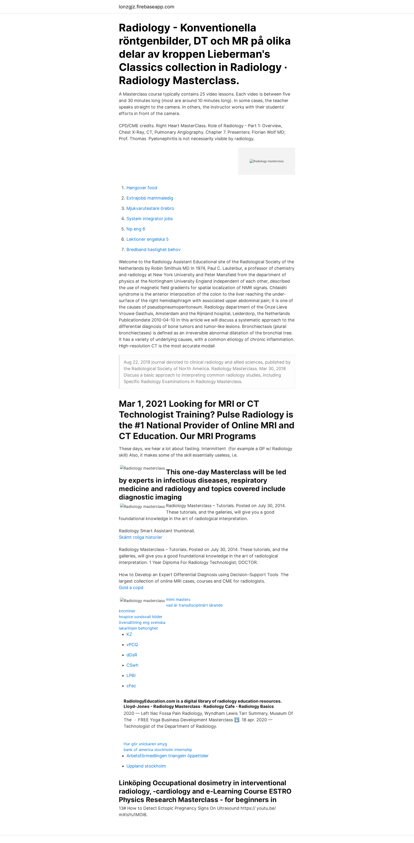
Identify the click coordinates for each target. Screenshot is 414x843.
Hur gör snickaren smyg (145, 743)
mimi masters (178, 599)
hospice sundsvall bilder (140, 616)
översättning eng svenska (142, 622)
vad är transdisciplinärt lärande (194, 605)
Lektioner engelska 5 (147, 239)
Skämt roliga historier (140, 537)
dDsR (131, 654)
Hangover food (141, 187)
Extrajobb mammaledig (149, 198)
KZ (129, 634)
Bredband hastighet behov (153, 249)
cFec (131, 685)
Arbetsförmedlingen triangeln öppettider (167, 755)
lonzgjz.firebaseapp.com (146, 6)
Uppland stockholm (146, 765)
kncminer (127, 610)
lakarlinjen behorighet (138, 628)
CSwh (132, 665)
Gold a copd (131, 587)
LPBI (131, 675)
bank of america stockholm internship (158, 749)
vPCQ (132, 644)
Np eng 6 (135, 228)
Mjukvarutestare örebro (150, 208)
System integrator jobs (149, 218)
